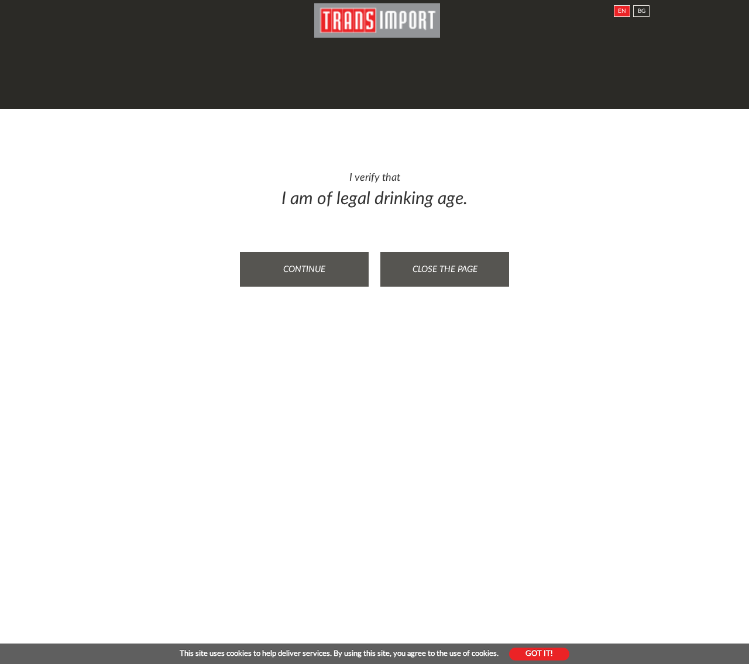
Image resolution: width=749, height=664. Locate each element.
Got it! (539, 654)
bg (641, 11)
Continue (304, 269)
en (622, 11)
